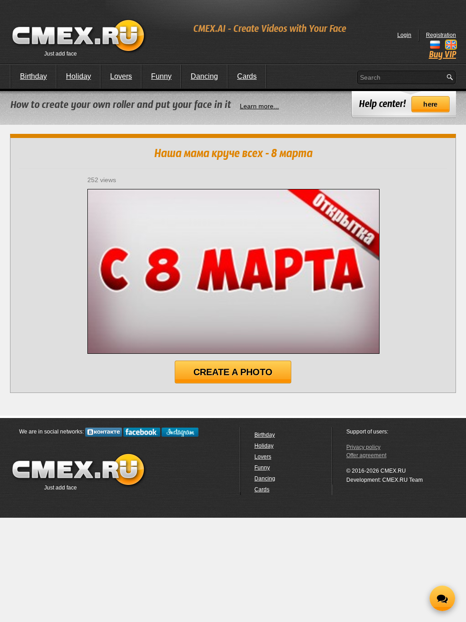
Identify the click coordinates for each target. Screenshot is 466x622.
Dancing (204, 76)
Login (404, 35)
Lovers (121, 76)
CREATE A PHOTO (233, 372)
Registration (441, 35)
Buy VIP (442, 55)
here (430, 104)
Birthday (33, 76)
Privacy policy (363, 447)
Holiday (78, 76)
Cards (247, 76)
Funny (161, 76)
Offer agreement (366, 455)
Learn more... (259, 106)
